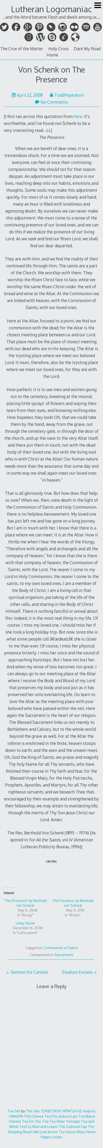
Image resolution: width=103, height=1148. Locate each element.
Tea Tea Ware (53, 1121)
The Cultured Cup (73, 1126)
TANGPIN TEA (19, 1116)
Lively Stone (25, 923)
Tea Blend (87, 1116)
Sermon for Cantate (29, 972)
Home (52, 54)
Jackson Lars (68, 1116)
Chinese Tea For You (25, 1121)
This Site (33, 1111)
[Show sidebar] (97, 6)
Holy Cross (58, 48)
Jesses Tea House (62, 1132)
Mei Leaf (40, 1132)
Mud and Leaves (45, 1126)
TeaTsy (25, 1126)
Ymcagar (73, 1121)
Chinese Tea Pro (44, 1116)
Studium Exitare (77, 972)
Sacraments (63, 955)
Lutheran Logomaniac (51, 9)
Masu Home (86, 1132)
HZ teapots (86, 1111)
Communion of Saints (61, 948)
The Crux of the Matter (21, 48)
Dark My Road (87, 48)
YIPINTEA (69, 1111)
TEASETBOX (51, 1111)
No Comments (54, 102)
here (78, 116)
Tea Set (13, 1111)
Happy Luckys (51, 1137)
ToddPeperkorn (69, 95)
